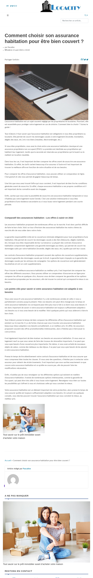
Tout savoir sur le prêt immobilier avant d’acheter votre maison (33, 564)
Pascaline (27, 469)
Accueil (8, 461)
